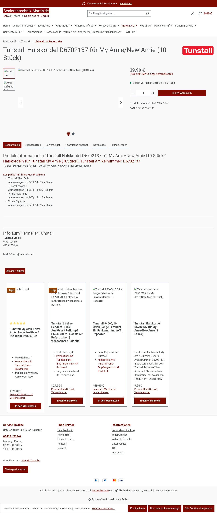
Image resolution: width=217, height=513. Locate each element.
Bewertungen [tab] (53, 144)
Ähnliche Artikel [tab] (15, 271)
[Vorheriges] (20, 102)
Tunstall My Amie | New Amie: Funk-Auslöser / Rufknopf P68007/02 (25, 332)
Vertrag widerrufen (15, 469)
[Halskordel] (70, 102)
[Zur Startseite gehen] (26, 12)
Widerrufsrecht (120, 434)
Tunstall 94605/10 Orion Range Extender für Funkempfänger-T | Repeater (107, 329)
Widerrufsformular (122, 439)
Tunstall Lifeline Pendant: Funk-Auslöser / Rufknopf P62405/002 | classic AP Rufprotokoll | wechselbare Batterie (67, 332)
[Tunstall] (198, 54)
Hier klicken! (126, 3)
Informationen (121, 425)
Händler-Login (65, 430)
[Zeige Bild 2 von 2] (73, 133)
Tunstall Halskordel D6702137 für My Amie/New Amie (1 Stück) (147, 329)
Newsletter (64, 434)
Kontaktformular (30, 460)
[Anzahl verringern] (133, 93)
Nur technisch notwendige (164, 508)
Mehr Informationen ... (103, 508)
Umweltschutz (66, 439)
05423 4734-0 (12, 436)
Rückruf (62, 448)
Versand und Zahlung (123, 430)
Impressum (118, 452)
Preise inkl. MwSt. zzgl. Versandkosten (151, 73)
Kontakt (62, 443)
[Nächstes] (121, 102)
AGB (114, 448)
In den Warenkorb (182, 92)
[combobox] (115, 13)
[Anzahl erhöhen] (153, 93)
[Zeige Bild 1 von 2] (68, 133)
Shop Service (66, 425)
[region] (63, 102)
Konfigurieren (137, 508)
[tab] (12, 145)
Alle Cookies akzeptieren (198, 508)
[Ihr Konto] (193, 13)
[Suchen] (147, 13)
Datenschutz (119, 443)
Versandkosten (100, 490)
